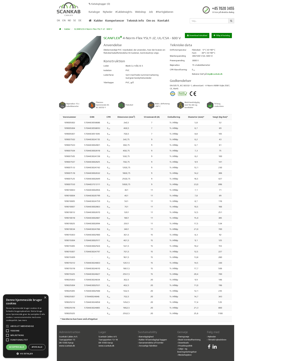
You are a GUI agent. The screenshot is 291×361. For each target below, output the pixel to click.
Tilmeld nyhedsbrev (217, 339)
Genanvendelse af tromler (151, 342)
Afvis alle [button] (37, 347)
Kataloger (94, 11)
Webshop (140, 11)
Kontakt (163, 20)
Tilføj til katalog (222, 35)
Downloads (183, 342)
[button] (25, 353)
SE (74, 20)
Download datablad (198, 35)
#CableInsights (123, 11)
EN (63, 20)
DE (80, 20)
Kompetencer (114, 20)
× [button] (45, 297)
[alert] (25, 326)
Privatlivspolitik (185, 345)
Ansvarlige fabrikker (148, 345)
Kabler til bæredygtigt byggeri (153, 339)
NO (69, 20)
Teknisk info (135, 20)
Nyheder (107, 11)
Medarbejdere (185, 355)
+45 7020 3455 (223, 8)
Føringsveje (183, 336)
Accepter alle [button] (16, 347)
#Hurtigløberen (164, 11)
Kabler (98, 20)
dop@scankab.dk (214, 74)
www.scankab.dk (67, 345)
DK (58, 20)
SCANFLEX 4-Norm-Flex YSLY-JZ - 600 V (93, 29)
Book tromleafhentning (189, 339)
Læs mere (22, 320)
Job (151, 11)
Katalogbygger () (100, 3)
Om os (150, 20)
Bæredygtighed (146, 336)
